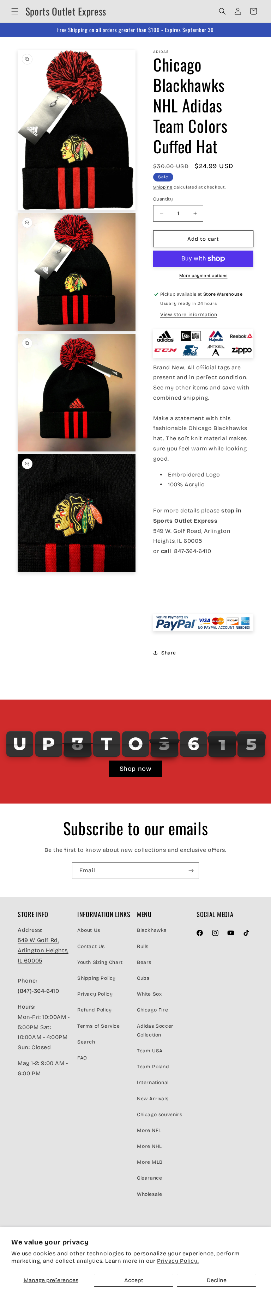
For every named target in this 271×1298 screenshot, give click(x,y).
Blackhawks (152, 930)
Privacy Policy (95, 994)
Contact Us (91, 946)
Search (86, 1042)
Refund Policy (94, 1010)
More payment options (203, 275)
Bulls (143, 946)
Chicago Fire (152, 1010)
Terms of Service (98, 1026)
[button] (15, 11)
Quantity (163, 199)
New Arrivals (152, 1099)
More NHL (149, 1146)
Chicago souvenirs (159, 1115)
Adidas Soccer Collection (155, 1030)
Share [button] (168, 653)
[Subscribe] (191, 870)
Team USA (150, 1051)
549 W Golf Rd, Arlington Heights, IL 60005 (43, 950)
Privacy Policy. (178, 1260)
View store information (188, 315)
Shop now (136, 769)
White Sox (149, 994)
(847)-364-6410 (38, 991)
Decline (217, 1280)
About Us (88, 930)
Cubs (143, 978)
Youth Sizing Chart (100, 962)
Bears (144, 962)
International (153, 1082)
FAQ (82, 1058)
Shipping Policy (96, 978)
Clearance (149, 1178)
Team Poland (153, 1067)
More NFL (149, 1130)
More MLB (150, 1162)
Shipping (163, 187)
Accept (133, 1280)
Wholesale (149, 1194)
